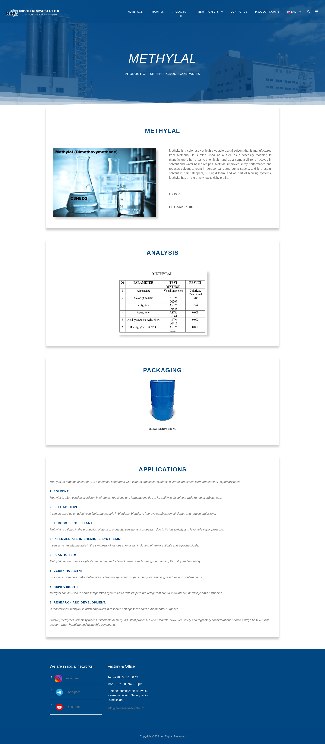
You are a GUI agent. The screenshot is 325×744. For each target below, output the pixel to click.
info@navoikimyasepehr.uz (126, 708)
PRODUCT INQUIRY (267, 11)
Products (179, 11)
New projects (208, 11)
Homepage (135, 11)
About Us (157, 11)
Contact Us (239, 11)
